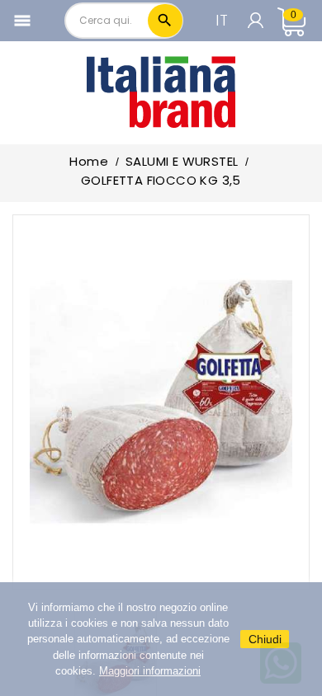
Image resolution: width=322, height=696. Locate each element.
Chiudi (265, 639)
